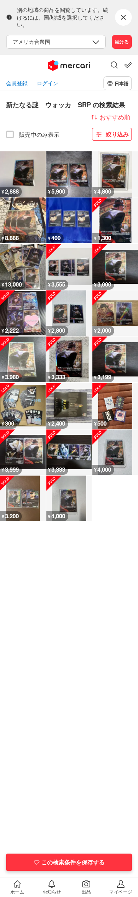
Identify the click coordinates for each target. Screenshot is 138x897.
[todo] (128, 65)
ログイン (47, 83)
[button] (114, 66)
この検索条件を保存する (73, 862)
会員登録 (17, 83)
